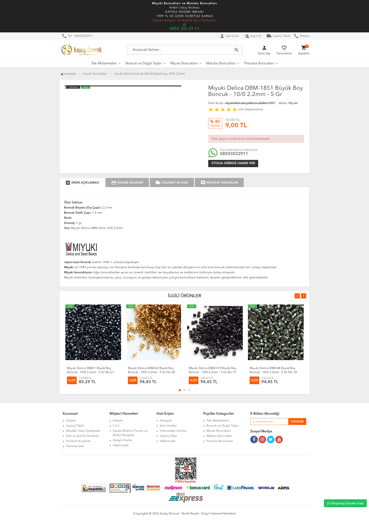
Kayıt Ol (252, 36)
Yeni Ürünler (168, 425)
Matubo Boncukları (221, 63)
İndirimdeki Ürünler (173, 430)
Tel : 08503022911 (77, 36)
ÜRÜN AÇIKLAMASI (82, 182)
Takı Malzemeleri (104, 63)
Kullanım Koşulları (78, 441)
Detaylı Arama (122, 440)
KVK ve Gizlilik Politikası (82, 436)
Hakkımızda (120, 445)
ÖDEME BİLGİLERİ (127, 182)
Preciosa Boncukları (259, 63)
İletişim (301, 36)
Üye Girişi (229, 36)
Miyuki (293, 103)
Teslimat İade (75, 446)
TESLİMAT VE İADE (171, 182)
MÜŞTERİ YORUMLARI (219, 182)
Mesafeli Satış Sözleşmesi (83, 430)
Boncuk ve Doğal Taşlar (144, 63)
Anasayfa (69, 73)
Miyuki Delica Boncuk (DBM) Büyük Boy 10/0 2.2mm (149, 73)
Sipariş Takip (168, 436)
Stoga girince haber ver (233, 163)
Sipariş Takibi (278, 36)
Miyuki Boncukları (184, 63)
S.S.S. (116, 425)
